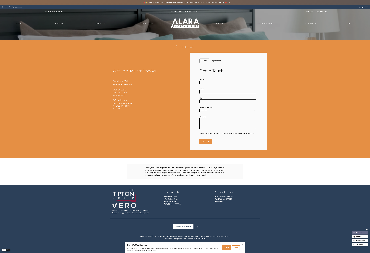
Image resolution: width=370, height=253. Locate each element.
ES (8, 250)
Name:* (202, 79)
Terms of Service (247, 133)
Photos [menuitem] (59, 23)
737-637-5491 (317, 12)
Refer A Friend (183, 227)
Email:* (201, 89)
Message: (202, 117)
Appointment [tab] (216, 61)
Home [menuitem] (19, 23)
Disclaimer (168, 239)
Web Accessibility (189, 239)
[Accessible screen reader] (2, 7)
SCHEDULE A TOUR (54, 12)
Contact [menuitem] (221, 23)
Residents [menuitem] (310, 23)
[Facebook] (197, 228)
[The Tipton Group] (124, 195)
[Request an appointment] (9, 7)
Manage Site (177, 239)
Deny (236, 247)
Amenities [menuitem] (101, 23)
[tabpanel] (228, 105)
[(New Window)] (43, 12)
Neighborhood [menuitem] (265, 23)
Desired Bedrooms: (206, 107)
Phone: (201, 98)
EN (4, 250)
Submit (205, 142)
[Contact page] (6, 7)
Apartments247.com (165, 236)
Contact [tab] (204, 61)
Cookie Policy (201, 239)
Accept (226, 247)
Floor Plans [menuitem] (146, 23)
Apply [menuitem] (351, 23)
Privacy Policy (235, 133)
